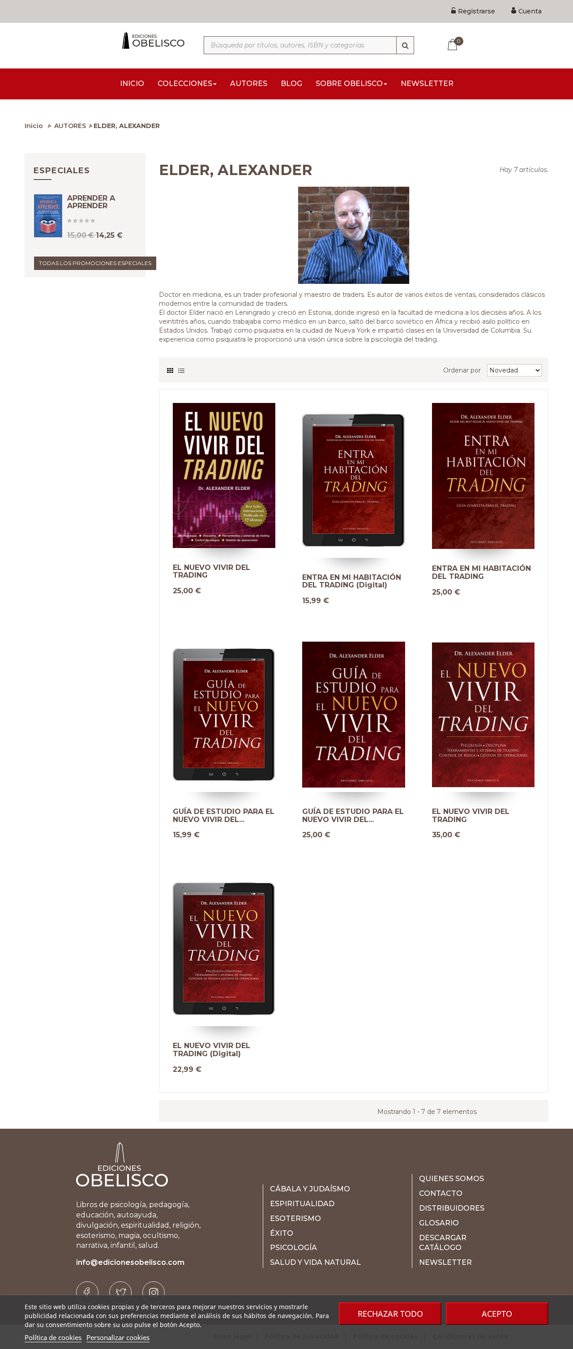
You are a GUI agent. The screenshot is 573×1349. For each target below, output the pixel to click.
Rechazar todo (390, 1313)
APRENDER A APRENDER (91, 202)
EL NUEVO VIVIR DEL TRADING (211, 571)
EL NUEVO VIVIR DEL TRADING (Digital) (211, 1050)
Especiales (62, 171)
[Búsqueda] (405, 45)
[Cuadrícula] (170, 368)
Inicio (34, 126)
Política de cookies (53, 1337)
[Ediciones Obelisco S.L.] (152, 40)
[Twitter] (120, 1292)
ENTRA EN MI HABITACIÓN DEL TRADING (481, 572)
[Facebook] (87, 1292)
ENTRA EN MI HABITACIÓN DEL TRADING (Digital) (351, 581)
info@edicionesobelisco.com (130, 1262)
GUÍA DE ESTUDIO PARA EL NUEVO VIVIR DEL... (223, 815)
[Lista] (181, 368)
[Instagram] (153, 1292)
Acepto (497, 1313)
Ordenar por (462, 370)
